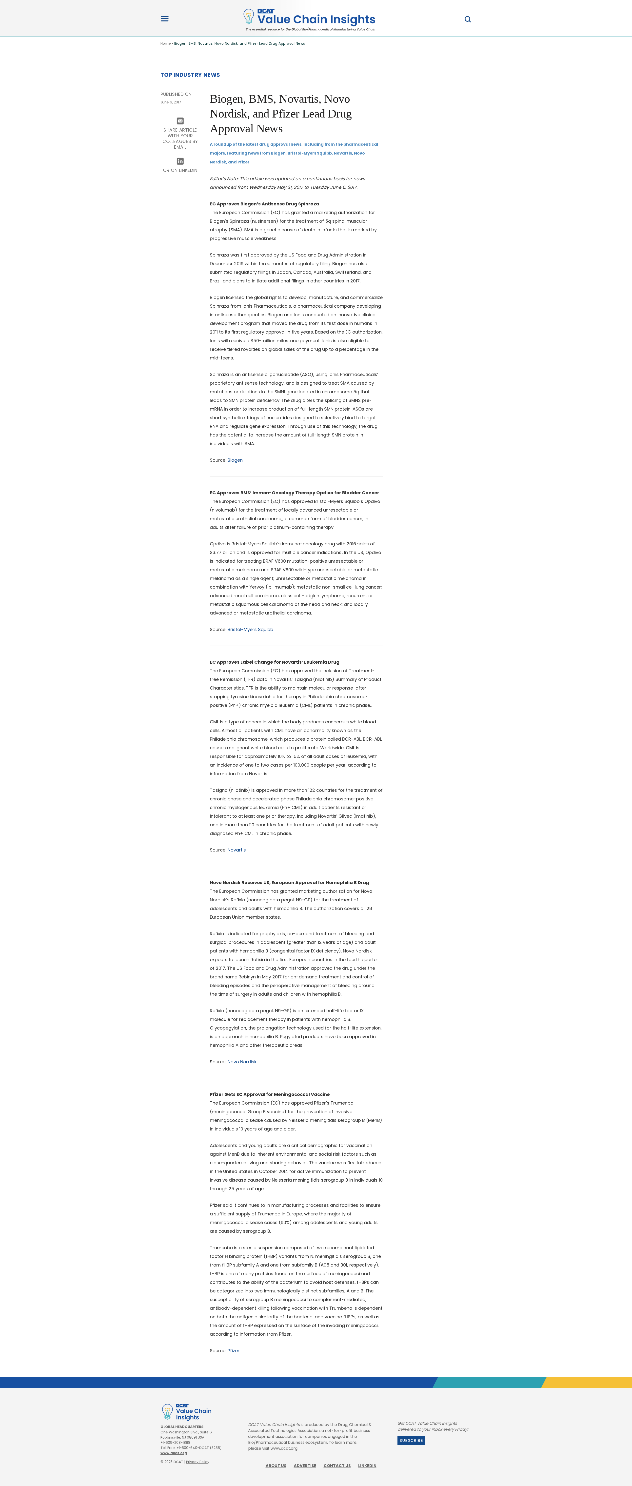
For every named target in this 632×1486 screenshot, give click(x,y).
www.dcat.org (173, 1452)
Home (165, 43)
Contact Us (337, 1465)
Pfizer (233, 1350)
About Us (276, 1465)
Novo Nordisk (242, 1062)
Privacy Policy (197, 1461)
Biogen (235, 460)
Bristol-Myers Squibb (250, 629)
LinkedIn (367, 1465)
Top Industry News (190, 75)
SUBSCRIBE (411, 1440)
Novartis (237, 850)
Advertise (305, 1465)
